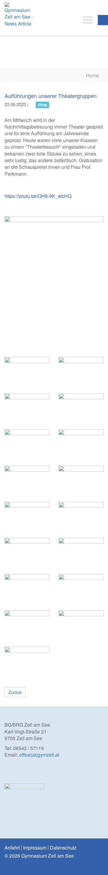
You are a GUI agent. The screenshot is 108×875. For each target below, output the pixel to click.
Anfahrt (12, 847)
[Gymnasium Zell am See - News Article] (18, 16)
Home (92, 75)
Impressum (34, 847)
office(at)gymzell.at (39, 754)
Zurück (15, 692)
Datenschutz (63, 847)
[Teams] (90, 6)
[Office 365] (100, 6)
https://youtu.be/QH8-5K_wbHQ (37, 195)
